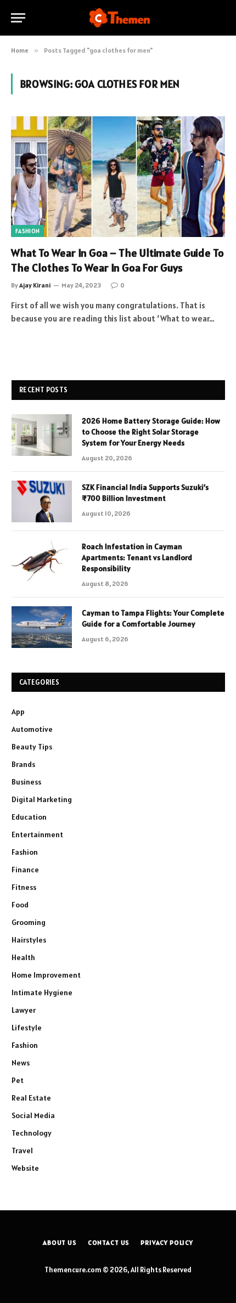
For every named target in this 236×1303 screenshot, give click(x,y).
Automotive (32, 729)
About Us (60, 1242)
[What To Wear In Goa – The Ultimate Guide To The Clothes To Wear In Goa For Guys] (118, 176)
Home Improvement (46, 975)
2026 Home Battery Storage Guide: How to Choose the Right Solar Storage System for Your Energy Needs (151, 432)
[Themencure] (118, 18)
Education (29, 817)
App (18, 712)
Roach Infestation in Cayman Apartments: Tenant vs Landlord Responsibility (137, 557)
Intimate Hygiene (42, 992)
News (21, 1063)
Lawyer (24, 1010)
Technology (32, 1133)
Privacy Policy (167, 1242)
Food (20, 905)
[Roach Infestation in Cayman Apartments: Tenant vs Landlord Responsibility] (42, 561)
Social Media (33, 1115)
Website (25, 1168)
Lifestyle (27, 1028)
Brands (23, 764)
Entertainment (37, 834)
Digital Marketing (42, 799)
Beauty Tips (32, 747)
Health (23, 957)
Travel (22, 1150)
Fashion (27, 231)
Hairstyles (29, 940)
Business (26, 782)
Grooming (29, 922)
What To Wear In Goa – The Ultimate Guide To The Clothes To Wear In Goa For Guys (117, 260)
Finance (25, 870)
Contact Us (109, 1242)
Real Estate (31, 1098)
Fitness (24, 887)
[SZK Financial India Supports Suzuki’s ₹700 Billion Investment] (42, 501)
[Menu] (18, 17)
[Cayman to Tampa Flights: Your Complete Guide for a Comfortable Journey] (42, 627)
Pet (18, 1080)
